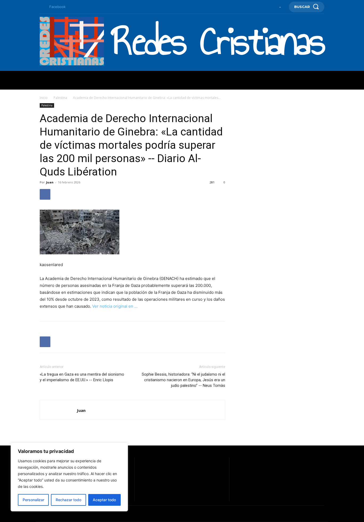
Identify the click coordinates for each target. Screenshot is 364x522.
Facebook (57, 7)
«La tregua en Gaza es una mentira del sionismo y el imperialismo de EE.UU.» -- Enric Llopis (82, 377)
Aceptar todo (104, 499)
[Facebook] (42, 7)
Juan (50, 182)
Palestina (60, 97)
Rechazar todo (68, 499)
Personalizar (33, 499)
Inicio (44, 97)
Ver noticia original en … (114, 306)
